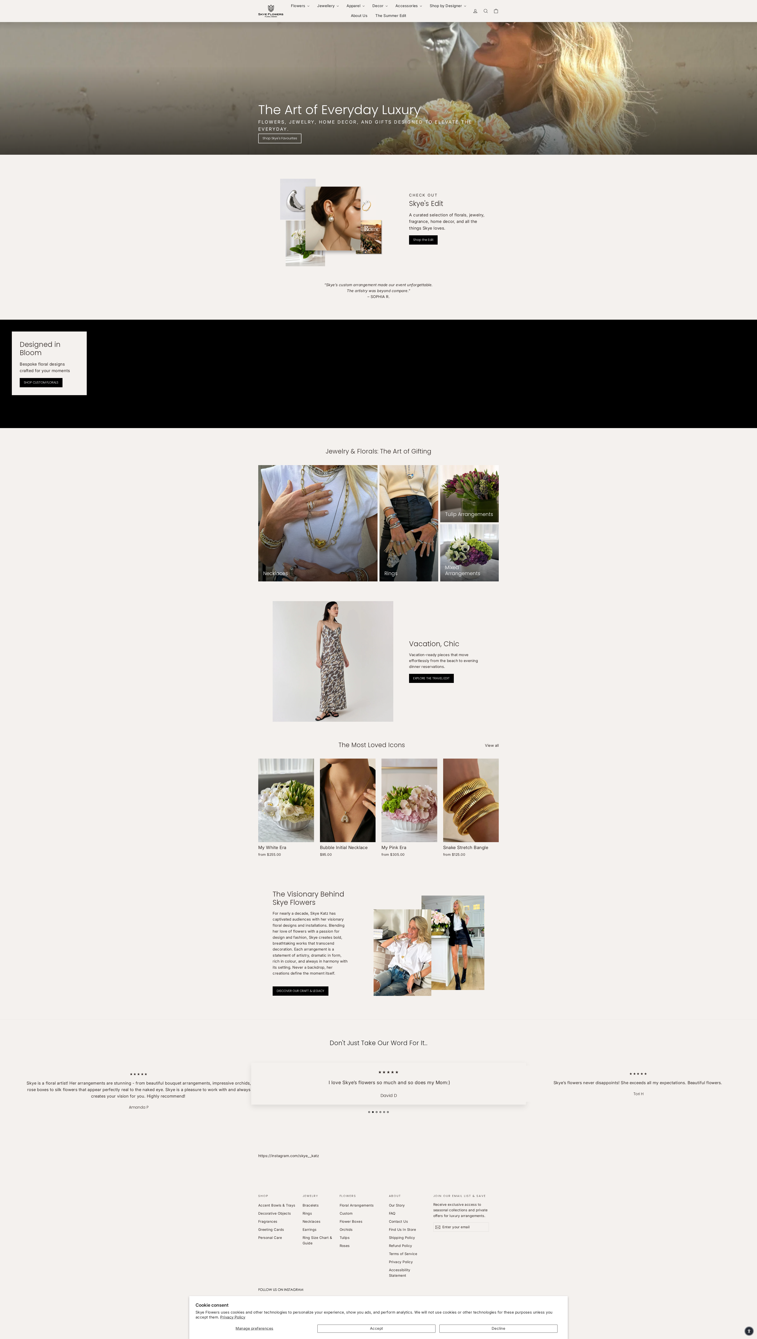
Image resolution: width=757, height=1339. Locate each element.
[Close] (429, 594)
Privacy (393, 717)
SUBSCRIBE (406, 727)
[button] (749, 1331)
